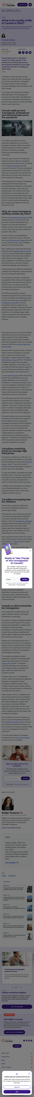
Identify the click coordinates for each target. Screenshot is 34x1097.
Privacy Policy (12, 584)
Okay (17, 1091)
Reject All (17, 1087)
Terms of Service (21, 584)
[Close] (29, 1073)
